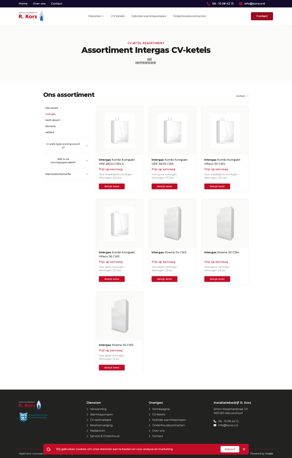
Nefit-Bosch (52, 120)
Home (23, 3)
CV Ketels (118, 16)
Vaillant (49, 132)
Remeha (50, 126)
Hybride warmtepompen (148, 16)
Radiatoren (97, 430)
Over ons (39, 3)
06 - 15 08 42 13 (228, 421)
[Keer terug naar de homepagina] (31, 16)
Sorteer (240, 96)
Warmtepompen (101, 414)
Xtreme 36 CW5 (116, 345)
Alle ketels (51, 108)
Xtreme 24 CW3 (169, 252)
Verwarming (98, 409)
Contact (56, 3)
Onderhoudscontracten (189, 16)
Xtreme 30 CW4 (221, 252)
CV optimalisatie (100, 419)
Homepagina (161, 409)
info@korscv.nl (228, 425)
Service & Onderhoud (104, 436)
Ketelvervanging (101, 425)
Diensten (95, 16)
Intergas (50, 114)
